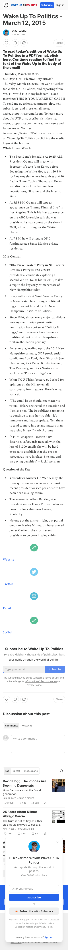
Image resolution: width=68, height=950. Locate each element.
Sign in (60, 5)
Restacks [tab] (27, 725)
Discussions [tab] (31, 771)
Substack (16, 942)
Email (7, 608)
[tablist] (18, 725)
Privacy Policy (45, 926)
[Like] (6, 42)
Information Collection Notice (41, 681)
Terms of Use (52, 677)
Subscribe (47, 5)
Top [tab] (7, 771)
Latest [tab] (16, 771)
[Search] (61, 771)
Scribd (7, 632)
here (7, 59)
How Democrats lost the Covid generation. (22, 792)
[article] (34, 792)
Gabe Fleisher (19, 31)
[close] (57, 842)
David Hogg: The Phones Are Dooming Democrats (24, 783)
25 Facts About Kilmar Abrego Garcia (20, 814)
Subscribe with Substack (36, 911)
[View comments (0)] (15, 42)
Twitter (8, 584)
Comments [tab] (11, 725)
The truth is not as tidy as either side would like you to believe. (22, 822)
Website (8, 559)
